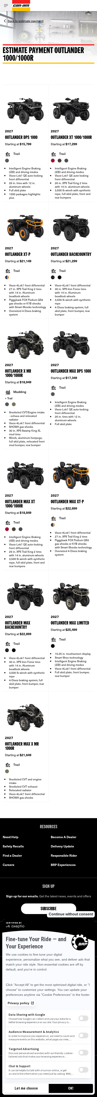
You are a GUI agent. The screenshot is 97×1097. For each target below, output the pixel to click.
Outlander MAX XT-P (67, 502)
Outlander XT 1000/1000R (71, 137)
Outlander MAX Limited (70, 623)
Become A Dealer (63, 837)
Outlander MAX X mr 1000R (22, 746)
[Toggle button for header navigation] (6, 5)
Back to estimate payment (25, 21)
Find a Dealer (12, 855)
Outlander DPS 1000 (21, 137)
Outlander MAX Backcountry (17, 625)
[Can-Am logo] (21, 5)
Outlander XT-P (17, 254)
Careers (8, 864)
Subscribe (49, 909)
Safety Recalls (13, 846)
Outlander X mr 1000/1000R (18, 373)
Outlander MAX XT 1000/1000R (20, 504)
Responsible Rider (64, 855)
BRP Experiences (63, 864)
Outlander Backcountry (71, 254)
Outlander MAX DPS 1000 (71, 371)
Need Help (10, 837)
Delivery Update (62, 846)
